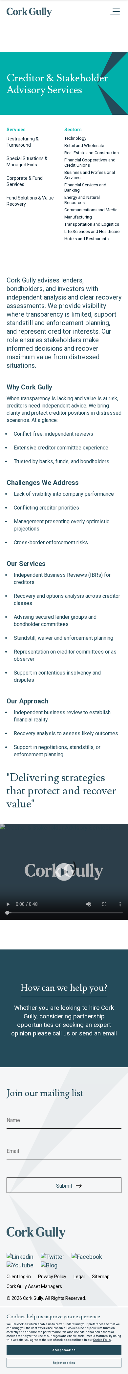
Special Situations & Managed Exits (27, 161)
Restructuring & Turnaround (23, 142)
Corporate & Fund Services (25, 181)
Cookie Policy (102, 1340)
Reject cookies (64, 1362)
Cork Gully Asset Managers (34, 1286)
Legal (79, 1276)
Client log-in (19, 1276)
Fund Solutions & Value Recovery (30, 201)
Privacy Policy (52, 1276)
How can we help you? (64, 988)
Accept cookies (64, 1350)
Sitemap (101, 1276)
